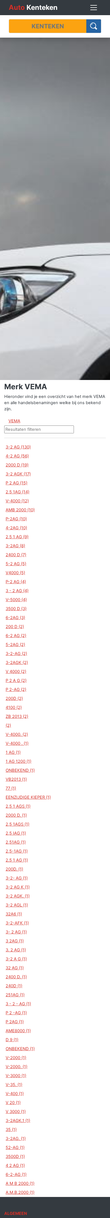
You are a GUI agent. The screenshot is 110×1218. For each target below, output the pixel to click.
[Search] (93, 26)
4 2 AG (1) (15, 1165)
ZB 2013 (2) (17, 716)
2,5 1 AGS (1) (18, 806)
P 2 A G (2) (16, 680)
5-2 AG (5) (16, 563)
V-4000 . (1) (17, 743)
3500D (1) (15, 1156)
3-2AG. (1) (16, 1138)
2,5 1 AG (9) (17, 536)
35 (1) (11, 1129)
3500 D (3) (16, 608)
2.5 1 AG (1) (17, 860)
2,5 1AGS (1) (17, 824)
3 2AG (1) (15, 941)
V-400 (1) (15, 1093)
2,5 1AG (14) (17, 491)
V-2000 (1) (16, 1057)
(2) (8, 725)
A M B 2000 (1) (20, 1183)
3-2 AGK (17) (18, 474)
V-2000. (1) (16, 1066)
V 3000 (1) (16, 1111)
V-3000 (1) (16, 1075)
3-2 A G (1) (16, 958)
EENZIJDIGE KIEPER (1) (28, 797)
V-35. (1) (14, 1084)
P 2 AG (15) (16, 483)
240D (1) (14, 985)
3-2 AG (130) (18, 447)
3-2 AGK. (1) (18, 896)
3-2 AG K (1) (18, 887)
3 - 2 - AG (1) (18, 1003)
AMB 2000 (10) (20, 509)
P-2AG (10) (16, 518)
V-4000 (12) (17, 500)
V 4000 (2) (16, 671)
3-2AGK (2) (17, 662)
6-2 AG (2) (16, 635)
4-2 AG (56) (17, 456)
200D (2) (14, 698)
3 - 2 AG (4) (17, 590)
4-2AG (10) (16, 527)
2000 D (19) (17, 465)
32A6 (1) (14, 914)
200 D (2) (15, 626)
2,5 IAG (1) (16, 833)
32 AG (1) (15, 967)
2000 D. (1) (16, 815)
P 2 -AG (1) (16, 1012)
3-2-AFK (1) (17, 923)
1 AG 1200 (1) (18, 761)
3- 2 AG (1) (16, 932)
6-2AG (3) (15, 617)
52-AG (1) (15, 1147)
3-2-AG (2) (16, 653)
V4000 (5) (15, 572)
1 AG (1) (13, 752)
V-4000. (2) (17, 734)
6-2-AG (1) (16, 1174)
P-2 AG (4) (16, 581)
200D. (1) (14, 869)
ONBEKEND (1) (20, 770)
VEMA (14, 420)
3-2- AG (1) (17, 878)
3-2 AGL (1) (17, 905)
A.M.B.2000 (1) (20, 1192)
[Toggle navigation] (93, 7)
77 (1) (11, 788)
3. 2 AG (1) (16, 950)
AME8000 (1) (18, 1030)
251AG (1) (15, 994)
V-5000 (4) (16, 599)
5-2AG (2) (15, 644)
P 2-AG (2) (16, 689)
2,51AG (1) (16, 842)
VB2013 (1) (16, 779)
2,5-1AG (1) (17, 851)
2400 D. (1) (16, 976)
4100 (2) (14, 707)
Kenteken (33, 7)
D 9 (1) (12, 1039)
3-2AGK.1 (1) (18, 1120)
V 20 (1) (13, 1102)
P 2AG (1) (15, 1021)
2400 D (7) (16, 554)
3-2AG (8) (15, 545)
